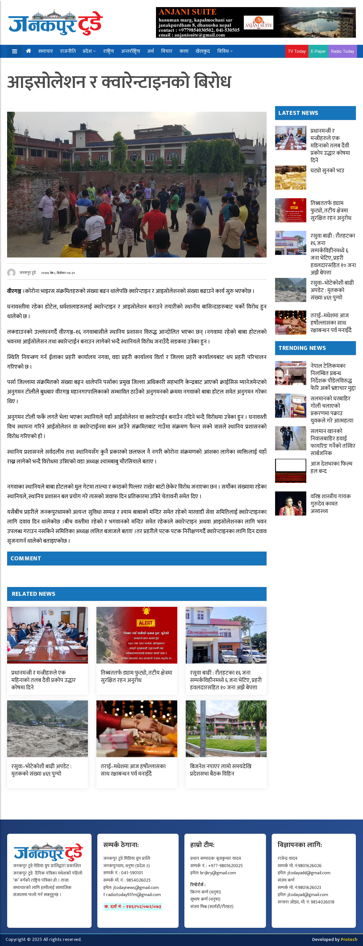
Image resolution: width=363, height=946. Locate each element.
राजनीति (68, 51)
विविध (223, 51)
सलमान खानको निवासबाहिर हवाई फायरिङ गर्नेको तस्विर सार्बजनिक (333, 442)
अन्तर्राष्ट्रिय (130, 51)
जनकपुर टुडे (28, 272)
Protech (349, 939)
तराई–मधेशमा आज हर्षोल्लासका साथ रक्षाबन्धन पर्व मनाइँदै (133, 770)
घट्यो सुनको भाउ (327, 171)
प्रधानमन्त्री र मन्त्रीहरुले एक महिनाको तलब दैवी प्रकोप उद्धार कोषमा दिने (43, 680)
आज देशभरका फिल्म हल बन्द (332, 467)
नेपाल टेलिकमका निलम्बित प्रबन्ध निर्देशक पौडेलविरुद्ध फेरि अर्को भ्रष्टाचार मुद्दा (333, 377)
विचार (166, 51)
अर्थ (150, 51)
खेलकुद (203, 51)
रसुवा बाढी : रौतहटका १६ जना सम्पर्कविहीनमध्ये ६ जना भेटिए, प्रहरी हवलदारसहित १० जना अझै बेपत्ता (226, 680)
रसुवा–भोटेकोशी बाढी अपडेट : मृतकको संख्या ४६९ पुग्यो (41, 770)
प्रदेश (87, 51)
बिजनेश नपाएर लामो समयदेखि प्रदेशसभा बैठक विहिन (221, 770)
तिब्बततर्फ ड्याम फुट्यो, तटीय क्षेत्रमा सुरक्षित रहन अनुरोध (136, 676)
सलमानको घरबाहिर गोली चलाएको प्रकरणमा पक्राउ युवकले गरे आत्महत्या (332, 410)
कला (184, 51)
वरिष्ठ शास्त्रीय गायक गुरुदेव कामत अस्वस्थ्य (331, 504)
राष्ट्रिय (108, 51)
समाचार (45, 51)
